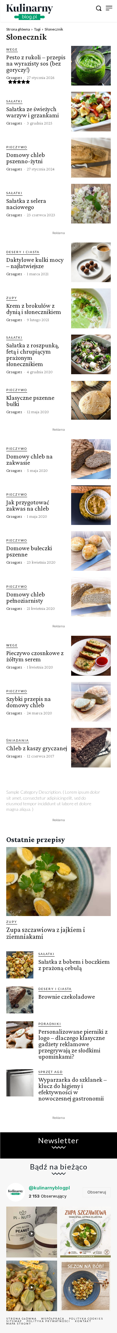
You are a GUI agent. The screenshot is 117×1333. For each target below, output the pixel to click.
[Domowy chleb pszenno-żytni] (91, 157)
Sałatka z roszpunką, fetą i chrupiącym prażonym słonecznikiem (32, 354)
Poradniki (49, 1024)
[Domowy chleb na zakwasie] (91, 459)
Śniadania (17, 740)
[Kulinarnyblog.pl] (29, 12)
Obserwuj (96, 1191)
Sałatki (14, 101)
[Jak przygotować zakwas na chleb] (91, 505)
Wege (12, 49)
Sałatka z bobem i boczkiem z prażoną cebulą (74, 964)
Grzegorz (14, 77)
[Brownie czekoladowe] (19, 999)
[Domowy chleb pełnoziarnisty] (91, 597)
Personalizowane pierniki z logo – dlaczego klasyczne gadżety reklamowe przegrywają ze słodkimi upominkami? (73, 1044)
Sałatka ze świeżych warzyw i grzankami (32, 112)
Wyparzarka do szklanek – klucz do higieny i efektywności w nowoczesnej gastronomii (72, 1089)
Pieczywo (16, 147)
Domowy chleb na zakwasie (29, 459)
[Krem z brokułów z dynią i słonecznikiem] (91, 308)
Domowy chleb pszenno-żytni (25, 157)
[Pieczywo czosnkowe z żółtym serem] (91, 655)
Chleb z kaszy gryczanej (36, 748)
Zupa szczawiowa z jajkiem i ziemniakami (45, 933)
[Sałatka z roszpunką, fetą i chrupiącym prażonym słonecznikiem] (91, 354)
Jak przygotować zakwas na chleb (27, 505)
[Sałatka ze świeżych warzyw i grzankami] (91, 111)
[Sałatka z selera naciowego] (91, 203)
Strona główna (18, 29)
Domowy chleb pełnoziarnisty (25, 597)
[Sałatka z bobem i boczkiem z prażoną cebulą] (19, 964)
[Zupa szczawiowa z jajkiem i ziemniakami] (58, 881)
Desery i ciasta (23, 252)
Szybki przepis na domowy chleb (28, 701)
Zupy (11, 298)
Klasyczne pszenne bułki (30, 400)
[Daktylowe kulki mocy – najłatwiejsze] (91, 262)
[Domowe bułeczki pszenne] (91, 551)
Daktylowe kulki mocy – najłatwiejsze (35, 262)
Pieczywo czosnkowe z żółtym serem (35, 656)
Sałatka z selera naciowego (26, 203)
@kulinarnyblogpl (49, 1188)
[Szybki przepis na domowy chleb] (91, 702)
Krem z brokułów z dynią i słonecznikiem (33, 308)
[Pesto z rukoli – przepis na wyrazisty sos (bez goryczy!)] (91, 66)
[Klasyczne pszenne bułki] (91, 400)
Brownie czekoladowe (66, 996)
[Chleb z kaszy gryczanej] (91, 747)
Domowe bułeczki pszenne (29, 551)
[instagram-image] (31, 1232)
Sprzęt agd (50, 1072)
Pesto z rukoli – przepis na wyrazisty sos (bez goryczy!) (36, 63)
